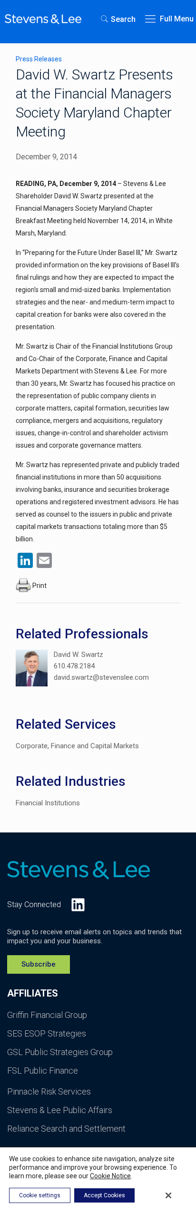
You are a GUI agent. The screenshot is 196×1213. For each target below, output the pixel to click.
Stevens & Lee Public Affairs (59, 1110)
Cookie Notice (110, 1176)
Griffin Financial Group (47, 1015)
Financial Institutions (48, 803)
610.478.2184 (74, 666)
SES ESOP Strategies (46, 1033)
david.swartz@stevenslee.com (101, 677)
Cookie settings (39, 1195)
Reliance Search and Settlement (66, 1129)
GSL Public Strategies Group (60, 1052)
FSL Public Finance (42, 1071)
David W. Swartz (78, 654)
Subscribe (38, 964)
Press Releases (39, 59)
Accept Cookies (104, 1195)
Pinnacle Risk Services (49, 1091)
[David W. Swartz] (32, 670)
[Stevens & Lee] (43, 19)
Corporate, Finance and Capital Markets (77, 746)
